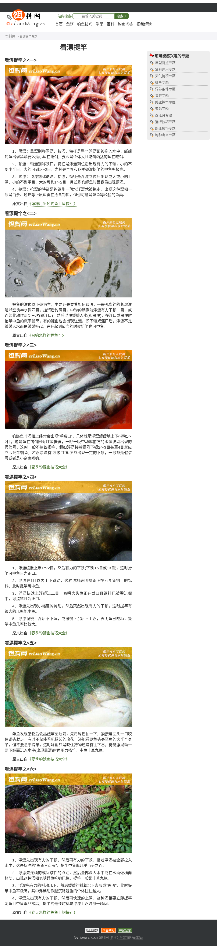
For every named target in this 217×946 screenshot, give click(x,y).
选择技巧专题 (165, 122)
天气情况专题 (165, 76)
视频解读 (144, 24)
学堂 (99, 24)
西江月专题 (163, 115)
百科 (110, 24)
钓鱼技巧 (84, 24)
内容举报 (108, 930)
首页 (59, 24)
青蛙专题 (162, 95)
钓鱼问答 (125, 24)
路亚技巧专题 (165, 128)
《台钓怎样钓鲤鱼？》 (47, 335)
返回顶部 (92, 930)
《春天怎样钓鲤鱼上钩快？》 (52, 912)
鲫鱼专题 (162, 82)
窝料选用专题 (165, 69)
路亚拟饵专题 (165, 102)
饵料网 (10, 36)
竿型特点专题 (165, 63)
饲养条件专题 (165, 89)
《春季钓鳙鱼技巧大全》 (49, 633)
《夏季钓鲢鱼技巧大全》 (49, 467)
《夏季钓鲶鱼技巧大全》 (49, 759)
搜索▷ (122, 16)
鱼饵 (70, 24)
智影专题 (162, 109)
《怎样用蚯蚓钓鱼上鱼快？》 (52, 204)
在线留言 (125, 930)
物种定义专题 (165, 135)
